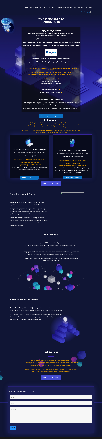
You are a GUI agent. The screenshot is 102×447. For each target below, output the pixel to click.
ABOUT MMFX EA (57, 7)
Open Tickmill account (72, 178)
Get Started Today (51, 183)
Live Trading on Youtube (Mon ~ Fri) (51, 116)
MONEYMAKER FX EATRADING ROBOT (51, 20)
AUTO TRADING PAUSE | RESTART (73, 7)
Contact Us (47, 7)
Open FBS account (29, 178)
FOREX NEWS (88, 7)
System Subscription (36, 7)
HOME (26, 7)
